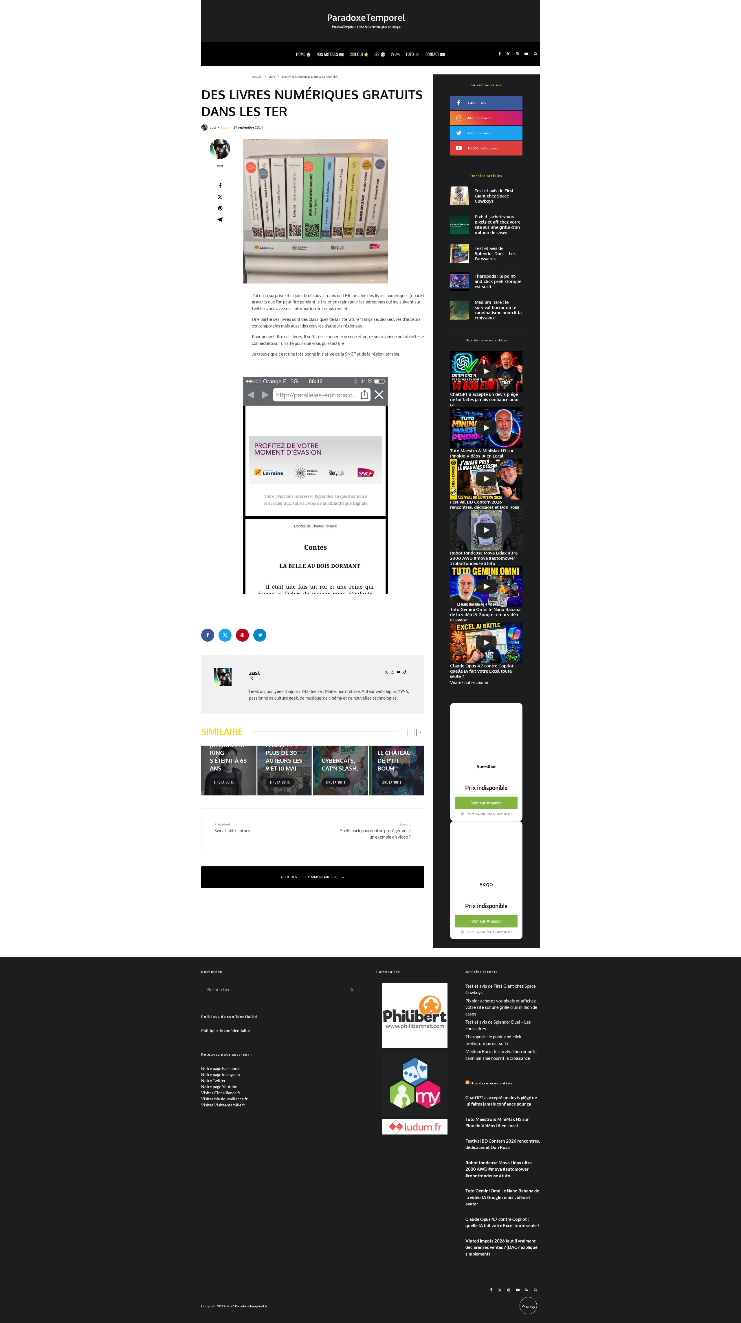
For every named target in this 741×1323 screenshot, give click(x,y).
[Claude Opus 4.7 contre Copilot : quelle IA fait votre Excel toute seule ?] (486, 643)
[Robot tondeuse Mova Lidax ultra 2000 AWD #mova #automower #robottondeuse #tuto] (486, 530)
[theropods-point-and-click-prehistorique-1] (459, 281)
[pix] (459, 224)
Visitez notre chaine (469, 682)
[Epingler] (220, 208)
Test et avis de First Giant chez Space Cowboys (494, 196)
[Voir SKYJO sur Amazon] (486, 851)
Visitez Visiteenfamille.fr (223, 1104)
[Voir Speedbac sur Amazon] (486, 733)
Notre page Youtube (219, 1086)
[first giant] (459, 195)
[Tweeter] (220, 197)
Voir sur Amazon (486, 802)
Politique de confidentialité (225, 1030)
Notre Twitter (213, 1080)
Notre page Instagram (220, 1074)
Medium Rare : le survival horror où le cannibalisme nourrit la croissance (498, 310)
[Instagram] (517, 54)
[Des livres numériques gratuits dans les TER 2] (315, 485)
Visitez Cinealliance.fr (221, 1092)
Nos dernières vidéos (491, 1083)
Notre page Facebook (220, 1068)
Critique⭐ (359, 54)
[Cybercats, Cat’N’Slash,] (340, 770)
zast (213, 127)
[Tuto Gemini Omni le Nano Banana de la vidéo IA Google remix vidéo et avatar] (486, 586)
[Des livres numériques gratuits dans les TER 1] (315, 211)
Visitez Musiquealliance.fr (224, 1098)
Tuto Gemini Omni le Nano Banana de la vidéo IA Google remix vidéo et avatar (502, 1197)
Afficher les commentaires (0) (309, 877)
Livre (224, 127)
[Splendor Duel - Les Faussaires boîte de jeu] (459, 253)
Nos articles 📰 (330, 54)
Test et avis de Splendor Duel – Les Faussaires (495, 253)
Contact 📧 (435, 54)
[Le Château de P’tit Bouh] (396, 770)
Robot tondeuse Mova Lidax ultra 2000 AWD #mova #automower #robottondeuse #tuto (498, 1169)
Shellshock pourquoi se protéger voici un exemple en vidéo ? (375, 830)
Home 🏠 (303, 54)
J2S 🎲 (379, 54)
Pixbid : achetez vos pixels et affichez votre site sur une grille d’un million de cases (497, 224)
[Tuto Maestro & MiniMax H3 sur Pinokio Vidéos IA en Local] (486, 427)
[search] (352, 990)
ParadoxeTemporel (366, 17)
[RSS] (526, 1290)
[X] (508, 54)
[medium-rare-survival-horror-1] (459, 310)
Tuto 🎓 (413, 54)
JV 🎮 (395, 54)
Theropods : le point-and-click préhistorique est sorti (498, 281)
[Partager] (220, 185)
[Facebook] (500, 54)
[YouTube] (526, 54)
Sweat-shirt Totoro (232, 827)
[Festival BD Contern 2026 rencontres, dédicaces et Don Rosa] (486, 479)
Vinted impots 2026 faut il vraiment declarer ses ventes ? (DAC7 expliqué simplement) (501, 1247)
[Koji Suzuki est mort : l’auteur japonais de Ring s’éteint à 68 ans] (228, 770)
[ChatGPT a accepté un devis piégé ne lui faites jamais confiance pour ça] (486, 371)
